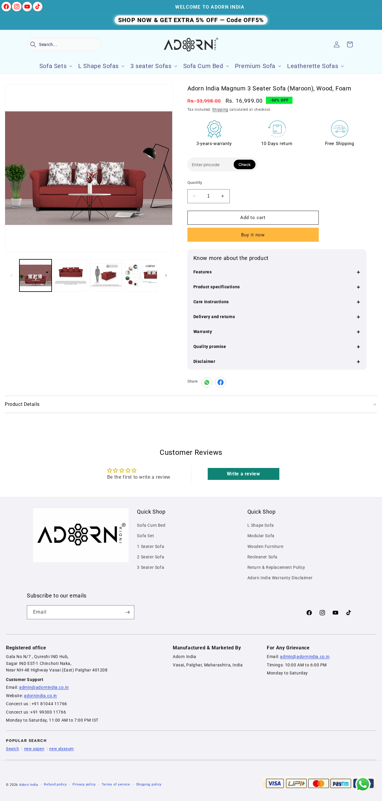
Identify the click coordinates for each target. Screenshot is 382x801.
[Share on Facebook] (220, 382)
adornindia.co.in (40, 695)
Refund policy (55, 784)
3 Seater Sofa (150, 567)
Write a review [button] (243, 474)
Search (12, 748)
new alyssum (61, 748)
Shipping (220, 109)
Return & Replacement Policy (276, 567)
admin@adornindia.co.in (44, 687)
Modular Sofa (261, 535)
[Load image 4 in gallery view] (141, 275)
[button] (64, 44)
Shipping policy (149, 784)
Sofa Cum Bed (151, 525)
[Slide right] (165, 275)
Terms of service (116, 784)
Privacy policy (84, 784)
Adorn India (28, 785)
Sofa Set (145, 535)
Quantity (194, 182)
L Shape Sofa (260, 525)
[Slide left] (11, 275)
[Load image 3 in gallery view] (106, 275)
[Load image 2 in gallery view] (71, 275)
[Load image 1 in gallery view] (35, 275)
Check (244, 164)
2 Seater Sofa (150, 556)
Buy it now (253, 235)
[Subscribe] (127, 612)
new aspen (34, 748)
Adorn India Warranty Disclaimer (280, 577)
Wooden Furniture (265, 546)
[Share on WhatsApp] (206, 382)
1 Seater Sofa (150, 546)
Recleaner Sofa (262, 556)
